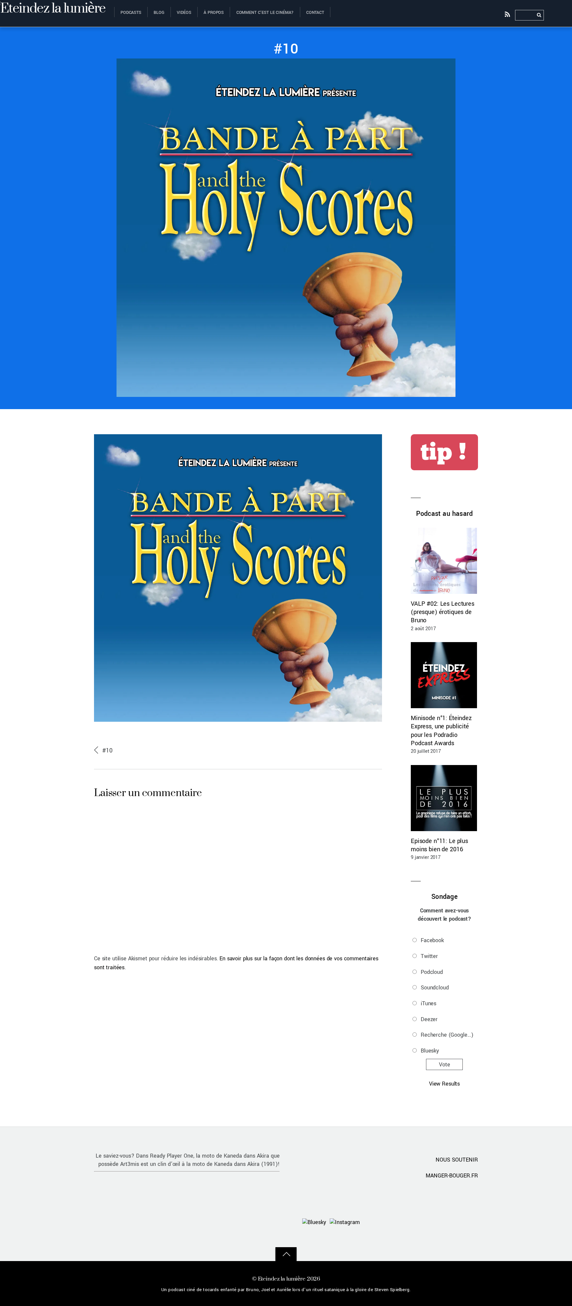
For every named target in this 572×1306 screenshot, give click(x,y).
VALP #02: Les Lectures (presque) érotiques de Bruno (442, 612)
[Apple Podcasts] (391, 1222)
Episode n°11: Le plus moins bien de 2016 (439, 845)
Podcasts (130, 13)
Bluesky (430, 1051)
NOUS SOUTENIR (457, 1160)
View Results (444, 1084)
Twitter (429, 956)
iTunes (428, 1003)
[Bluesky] (314, 1222)
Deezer (429, 1019)
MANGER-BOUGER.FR (452, 1175)
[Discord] (371, 1222)
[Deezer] (449, 1222)
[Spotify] (410, 1222)
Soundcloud (435, 987)
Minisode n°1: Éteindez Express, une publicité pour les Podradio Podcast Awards (441, 731)
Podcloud (432, 972)
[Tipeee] (469, 1222)
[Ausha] (430, 1222)
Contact (315, 13)
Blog (159, 13)
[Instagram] (345, 1222)
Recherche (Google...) (447, 1035)
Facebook (432, 940)
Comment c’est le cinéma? (265, 13)
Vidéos (184, 13)
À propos (214, 13)
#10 (286, 49)
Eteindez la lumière (282, 1278)
